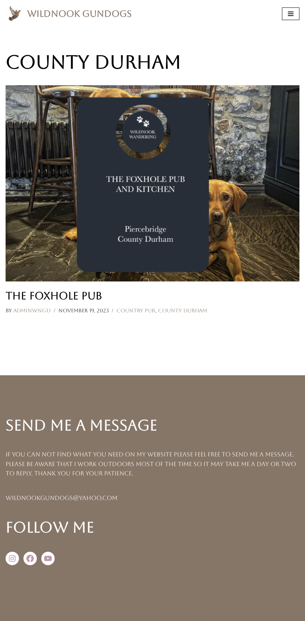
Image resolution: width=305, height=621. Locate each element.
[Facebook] (30, 558)
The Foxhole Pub (54, 296)
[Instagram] (12, 558)
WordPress (182, 613)
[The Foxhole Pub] (152, 183)
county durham (182, 310)
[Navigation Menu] (290, 13)
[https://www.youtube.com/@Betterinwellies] (48, 558)
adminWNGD (32, 310)
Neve (112, 613)
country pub (135, 310)
